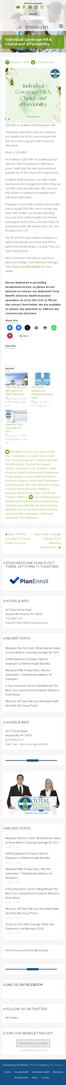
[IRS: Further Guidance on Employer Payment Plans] (42, 379)
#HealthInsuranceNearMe (19, 505)
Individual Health (41, 1072)
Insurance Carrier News (30, 480)
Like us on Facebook (24, 985)
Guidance (42, 468)
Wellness (22, 497)
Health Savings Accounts (19, 476)
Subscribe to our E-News (33, 1043)
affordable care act (16, 509)
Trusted (42, 1065)
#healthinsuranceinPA (17, 501)
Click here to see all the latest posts (26, 950)
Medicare (44, 488)
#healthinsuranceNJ (46, 505)
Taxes (37, 493)
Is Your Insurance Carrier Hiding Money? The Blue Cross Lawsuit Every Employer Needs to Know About (32, 690)
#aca (36, 497)
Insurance (10, 480)
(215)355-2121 (36, 27)
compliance (19, 456)
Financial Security (26, 468)
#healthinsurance (50, 497)
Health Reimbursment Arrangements (38, 472)
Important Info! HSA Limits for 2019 (14, 428)
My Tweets (11, 1017)
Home (8, 1072)
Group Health (21, 1072)
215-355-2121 (14, 618)
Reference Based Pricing (18, 493)
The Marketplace (29, 517)
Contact (45, 1078)
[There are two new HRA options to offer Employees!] (16, 379)
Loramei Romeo (45, 62)
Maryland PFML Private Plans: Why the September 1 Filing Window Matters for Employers (28, 674)
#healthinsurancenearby (44, 501)
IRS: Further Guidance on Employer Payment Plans (42, 392)
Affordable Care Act (21, 451)
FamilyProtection (14, 464)
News (35, 1078)
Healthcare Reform (44, 476)
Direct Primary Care (23, 460)
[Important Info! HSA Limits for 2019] (16, 416)
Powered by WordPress (15, 1065)
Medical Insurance (27, 488)
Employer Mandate (46, 460)
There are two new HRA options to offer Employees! (16, 390)
